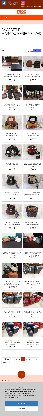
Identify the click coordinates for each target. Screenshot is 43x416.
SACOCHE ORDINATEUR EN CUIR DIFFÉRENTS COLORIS (12, 75)
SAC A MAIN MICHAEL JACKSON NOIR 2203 (12, 164)
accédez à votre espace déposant (30, 7)
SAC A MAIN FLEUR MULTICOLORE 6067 (12, 134)
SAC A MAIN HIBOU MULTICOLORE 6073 (33, 134)
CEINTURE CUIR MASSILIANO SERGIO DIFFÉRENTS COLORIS (32, 105)
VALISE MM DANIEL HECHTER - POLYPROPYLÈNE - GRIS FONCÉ (33, 283)
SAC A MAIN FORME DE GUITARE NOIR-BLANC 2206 (32, 193)
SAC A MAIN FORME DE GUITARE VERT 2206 (12, 193)
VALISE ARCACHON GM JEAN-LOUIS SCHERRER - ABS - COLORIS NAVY (32, 342)
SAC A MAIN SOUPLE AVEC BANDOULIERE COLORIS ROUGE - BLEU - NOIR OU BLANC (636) (33, 254)
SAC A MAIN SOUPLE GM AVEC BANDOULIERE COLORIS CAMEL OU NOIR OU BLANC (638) (12, 284)
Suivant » (5, 362)
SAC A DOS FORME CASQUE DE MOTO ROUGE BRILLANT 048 (32, 165)
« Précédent (6, 359)
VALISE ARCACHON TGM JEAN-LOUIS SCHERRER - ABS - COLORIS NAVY (12, 342)
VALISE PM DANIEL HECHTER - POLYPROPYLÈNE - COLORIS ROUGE (32, 313)
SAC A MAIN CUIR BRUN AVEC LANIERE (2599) (32, 223)
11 (37, 359)
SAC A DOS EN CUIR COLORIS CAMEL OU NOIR (32, 75)
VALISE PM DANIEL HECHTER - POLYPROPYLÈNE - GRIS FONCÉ (12, 313)
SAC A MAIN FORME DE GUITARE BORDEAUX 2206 (12, 223)
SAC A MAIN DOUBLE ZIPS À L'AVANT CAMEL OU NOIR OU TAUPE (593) (12, 253)
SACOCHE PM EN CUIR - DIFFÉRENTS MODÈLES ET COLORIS (12, 105)
